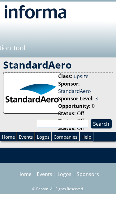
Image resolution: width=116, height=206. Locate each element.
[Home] (35, 12)
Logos (43, 137)
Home (8, 137)
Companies (65, 137)
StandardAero (74, 91)
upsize (81, 76)
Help (86, 137)
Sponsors (88, 174)
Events (26, 137)
